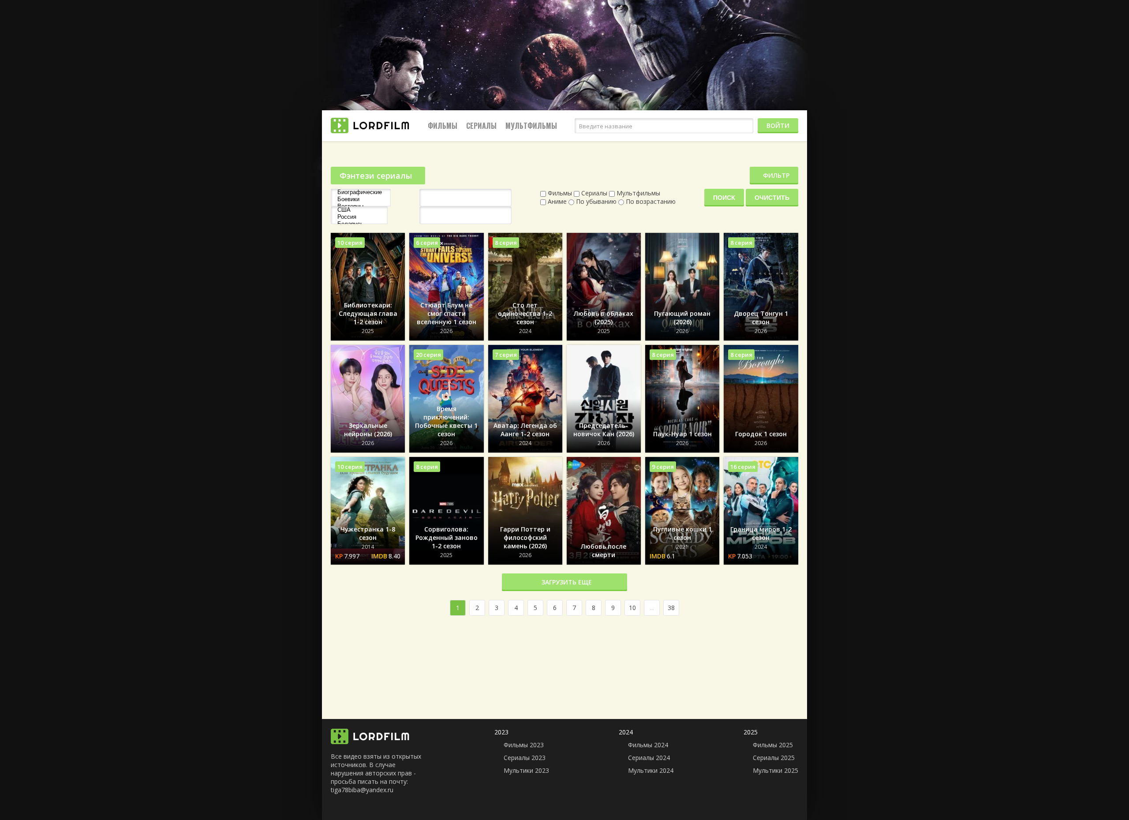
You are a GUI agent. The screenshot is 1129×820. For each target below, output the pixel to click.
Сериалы (481, 125)
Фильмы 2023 (524, 745)
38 (671, 607)
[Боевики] (360, 199)
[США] (359, 209)
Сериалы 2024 (649, 757)
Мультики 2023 (526, 770)
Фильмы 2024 (648, 745)
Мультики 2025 (775, 770)
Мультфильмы (531, 125)
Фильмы (442, 125)
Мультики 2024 (650, 770)
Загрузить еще (567, 582)
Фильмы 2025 (773, 745)
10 (632, 607)
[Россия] (359, 217)
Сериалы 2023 (525, 757)
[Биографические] (360, 192)
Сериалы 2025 (774, 757)
